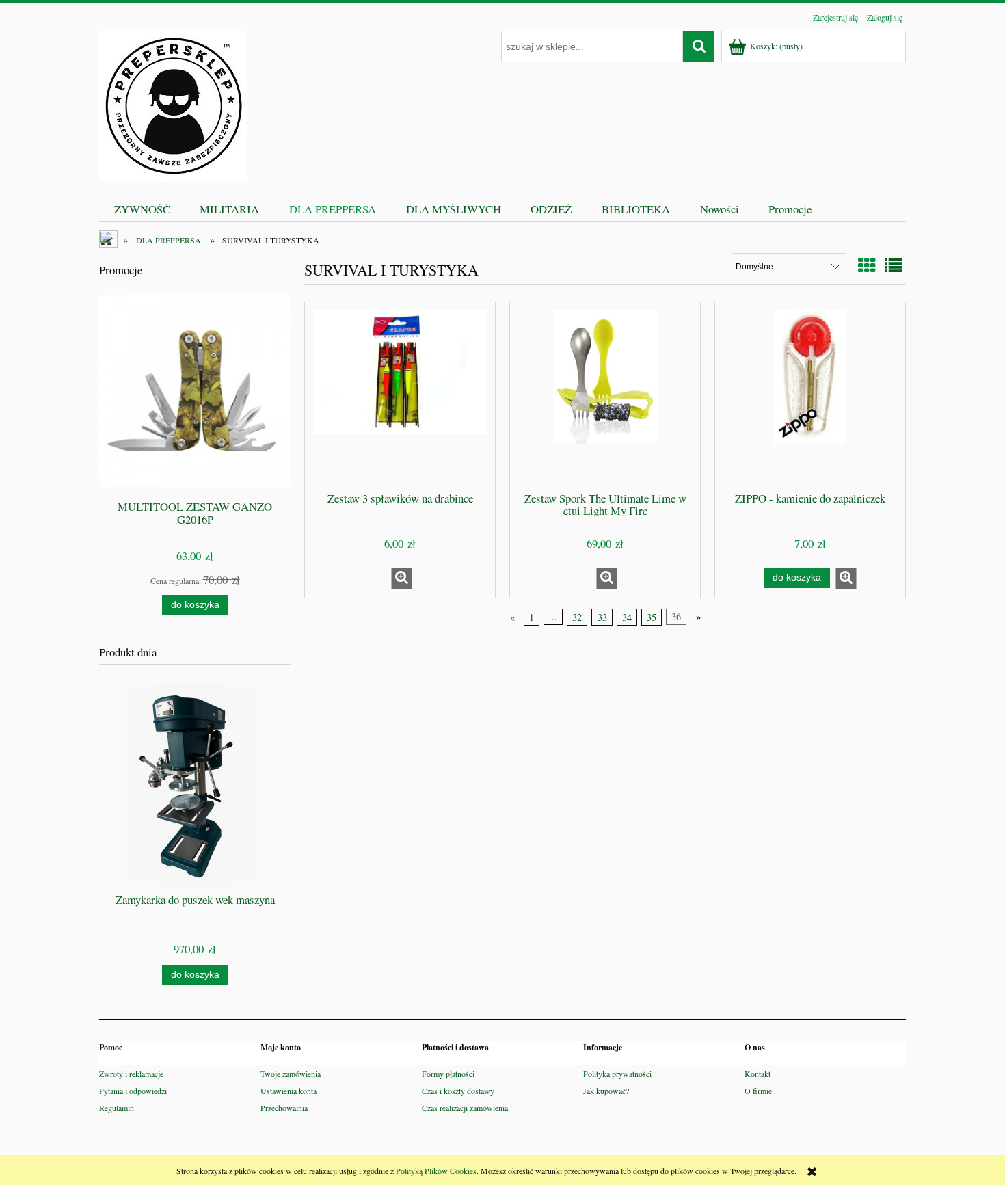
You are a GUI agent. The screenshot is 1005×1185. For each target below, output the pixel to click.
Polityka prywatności (617, 1073)
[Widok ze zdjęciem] (867, 265)
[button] (401, 578)
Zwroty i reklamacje (131, 1073)
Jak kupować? (606, 1090)
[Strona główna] (173, 103)
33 (602, 617)
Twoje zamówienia (290, 1073)
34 (627, 617)
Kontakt (757, 1073)
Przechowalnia (284, 1107)
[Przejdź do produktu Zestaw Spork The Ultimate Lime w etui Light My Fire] (605, 395)
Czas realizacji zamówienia (465, 1107)
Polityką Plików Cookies (436, 1170)
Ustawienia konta (288, 1090)
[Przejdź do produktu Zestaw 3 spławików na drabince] (400, 395)
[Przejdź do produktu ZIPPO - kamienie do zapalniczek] (810, 395)
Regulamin (116, 1107)
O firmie (758, 1090)
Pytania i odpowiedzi (133, 1090)
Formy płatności (448, 1073)
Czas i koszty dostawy (458, 1090)
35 (651, 617)
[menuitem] (142, 209)
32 (577, 617)
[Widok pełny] (893, 265)
